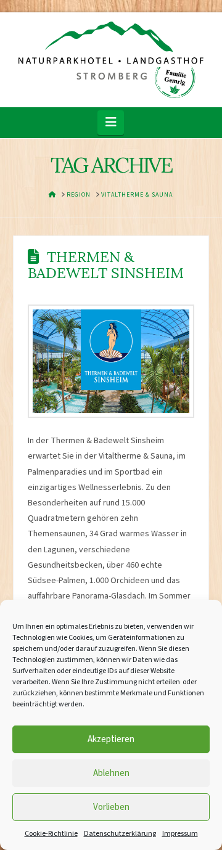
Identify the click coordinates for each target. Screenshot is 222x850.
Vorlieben (111, 807)
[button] (110, 122)
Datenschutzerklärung (120, 833)
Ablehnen (111, 773)
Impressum (180, 833)
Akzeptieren (111, 739)
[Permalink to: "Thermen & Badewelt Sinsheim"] (111, 361)
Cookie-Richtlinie (51, 833)
